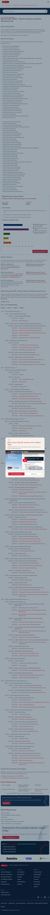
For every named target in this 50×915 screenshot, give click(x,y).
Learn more (33, 474)
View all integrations (16, 474)
